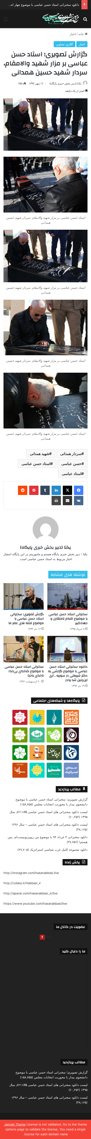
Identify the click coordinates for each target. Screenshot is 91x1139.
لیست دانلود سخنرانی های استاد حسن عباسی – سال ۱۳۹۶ (49, 824)
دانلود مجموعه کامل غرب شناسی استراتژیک (59, 849)
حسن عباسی (71, 463)
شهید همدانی (39, 453)
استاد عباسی (71, 473)
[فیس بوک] (78, 490)
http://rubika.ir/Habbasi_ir (22, 883)
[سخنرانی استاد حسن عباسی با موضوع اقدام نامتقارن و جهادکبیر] (67, 596)
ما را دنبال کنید (73, 951)
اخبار (73, 34)
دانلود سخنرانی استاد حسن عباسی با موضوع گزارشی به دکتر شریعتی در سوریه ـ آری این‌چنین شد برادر (68, 673)
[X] (67, 490)
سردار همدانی (70, 453)
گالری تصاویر (64, 44)
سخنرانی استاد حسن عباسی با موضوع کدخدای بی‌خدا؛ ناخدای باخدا (24, 671)
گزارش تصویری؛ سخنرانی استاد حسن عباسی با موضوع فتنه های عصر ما (26, 618)
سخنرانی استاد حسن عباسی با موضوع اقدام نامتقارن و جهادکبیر (68, 618)
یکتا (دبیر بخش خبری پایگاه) (65, 83)
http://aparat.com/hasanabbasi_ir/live (31, 893)
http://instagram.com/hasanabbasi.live (31, 873)
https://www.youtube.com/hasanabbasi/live (35, 903)
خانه (81, 34)
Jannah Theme (15, 1124)
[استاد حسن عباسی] (60, 19)
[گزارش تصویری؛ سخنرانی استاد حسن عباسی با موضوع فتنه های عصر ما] (24, 596)
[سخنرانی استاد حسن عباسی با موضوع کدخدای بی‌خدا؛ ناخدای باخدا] (24, 649)
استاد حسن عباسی (35, 463)
